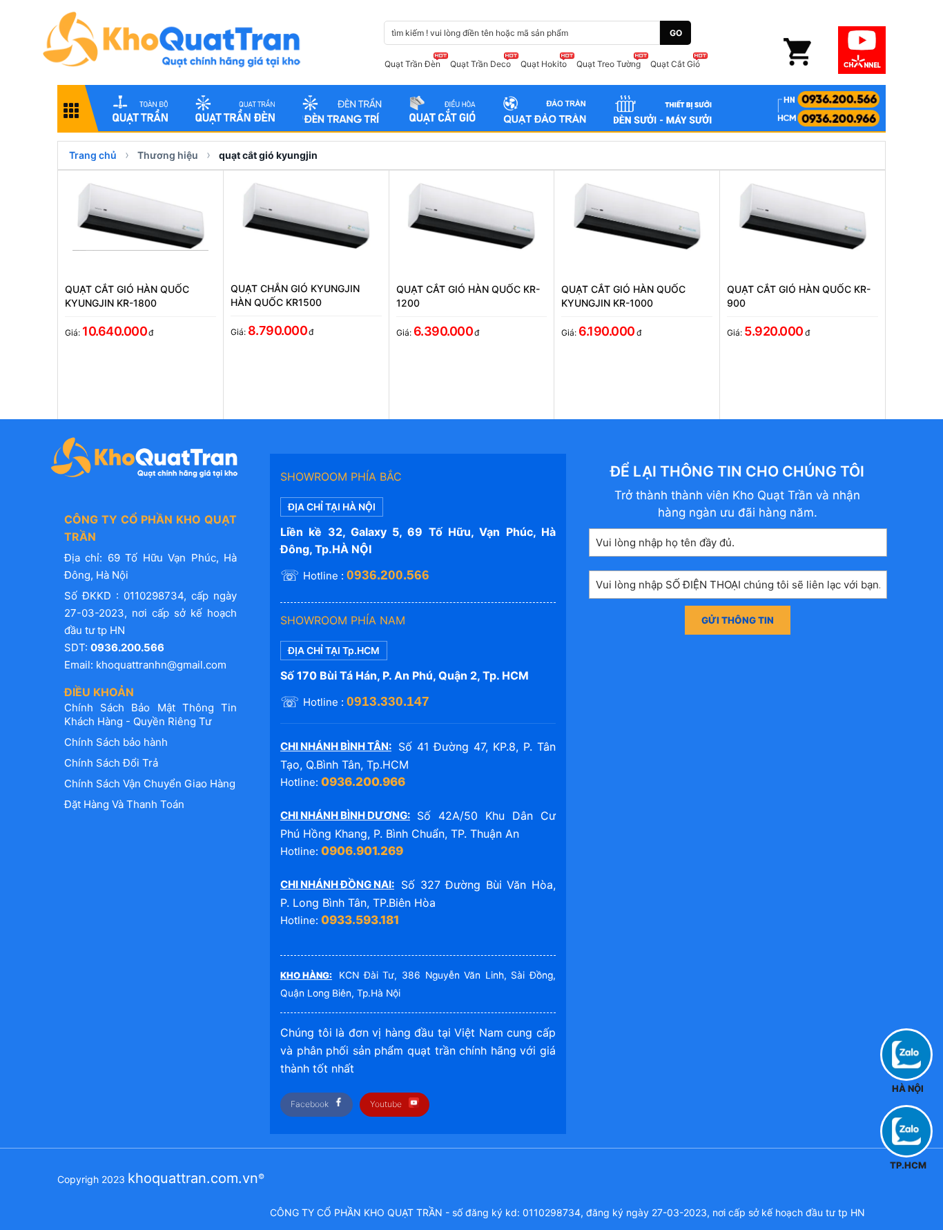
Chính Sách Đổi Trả (111, 762)
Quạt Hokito (544, 64)
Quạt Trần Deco (480, 64)
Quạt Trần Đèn (412, 64)
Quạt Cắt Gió (675, 64)
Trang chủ (93, 155)
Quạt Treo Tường (608, 64)
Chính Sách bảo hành (116, 742)
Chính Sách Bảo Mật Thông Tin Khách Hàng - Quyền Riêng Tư (150, 714)
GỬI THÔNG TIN (737, 620)
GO (676, 33)
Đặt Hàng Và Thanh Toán (124, 804)
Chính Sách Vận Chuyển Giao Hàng (149, 783)
